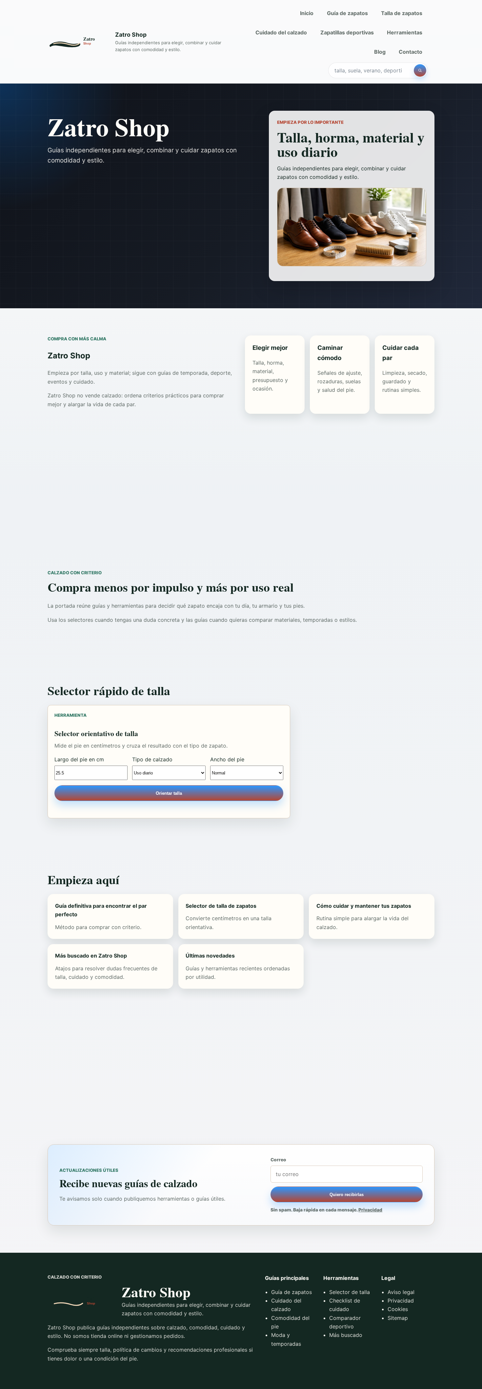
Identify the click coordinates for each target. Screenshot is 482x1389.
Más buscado (345, 1335)
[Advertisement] (241, 492)
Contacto (410, 51)
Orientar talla (169, 793)
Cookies (398, 1309)
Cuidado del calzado (281, 32)
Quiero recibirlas (347, 1194)
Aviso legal (401, 1292)
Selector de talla (349, 1292)
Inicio (306, 13)
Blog (380, 51)
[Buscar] (420, 70)
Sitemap (398, 1318)
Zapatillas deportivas (347, 32)
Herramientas (404, 32)
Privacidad (370, 1209)
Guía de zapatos (347, 13)
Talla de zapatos (401, 13)
